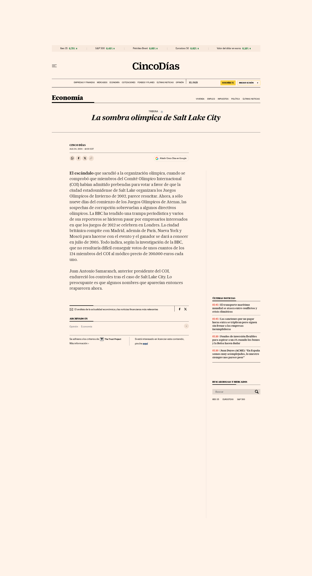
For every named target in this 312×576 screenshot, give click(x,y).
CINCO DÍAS (78, 145)
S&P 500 (100, 48)
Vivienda (200, 99)
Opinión (180, 82)
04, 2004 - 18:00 (82, 149)
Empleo (211, 99)
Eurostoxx (228, 399)
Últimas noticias (165, 82)
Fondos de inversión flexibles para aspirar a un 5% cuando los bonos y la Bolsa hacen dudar (236, 340)
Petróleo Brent (140, 48)
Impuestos (223, 99)
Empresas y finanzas (84, 82)
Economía (115, 82)
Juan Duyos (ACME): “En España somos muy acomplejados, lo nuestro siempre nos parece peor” (236, 354)
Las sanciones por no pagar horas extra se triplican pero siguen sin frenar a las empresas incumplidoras (234, 324)
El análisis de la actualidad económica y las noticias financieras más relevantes (116, 309)
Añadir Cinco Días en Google (173, 158)
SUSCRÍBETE (228, 82)
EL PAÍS (192, 81)
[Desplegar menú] (54, 66)
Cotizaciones (128, 82)
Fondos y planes (146, 82)
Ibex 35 (64, 48)
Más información (79, 343)
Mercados (102, 82)
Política (235, 99)
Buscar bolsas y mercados (229, 382)
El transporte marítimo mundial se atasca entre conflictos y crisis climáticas (234, 308)
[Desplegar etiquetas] (186, 326)
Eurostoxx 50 (182, 48)
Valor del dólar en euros (229, 48)
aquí (145, 343)
